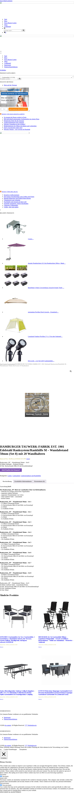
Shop (5, 25)
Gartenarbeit (11, 364)
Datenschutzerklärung (11, 67)
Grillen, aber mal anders (11, 207)
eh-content (8, 725)
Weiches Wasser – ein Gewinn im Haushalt (17, 129)
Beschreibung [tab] (7, 481)
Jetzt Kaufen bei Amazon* (11, 470)
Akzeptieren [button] (23, 749)
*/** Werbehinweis (31, 725)
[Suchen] (23, 30)
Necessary (5, 776)
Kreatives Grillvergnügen (11, 195)
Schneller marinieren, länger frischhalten (16, 203)
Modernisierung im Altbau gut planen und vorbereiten (20, 126)
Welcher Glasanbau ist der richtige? (14, 124)
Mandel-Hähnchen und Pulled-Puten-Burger (17, 198)
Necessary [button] (3, 774)
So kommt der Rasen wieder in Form (15, 117)
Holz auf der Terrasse (10, 85)
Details (28, 459)
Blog (5, 21)
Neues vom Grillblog (10, 191)
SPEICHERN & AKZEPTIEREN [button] (10, 792)
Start (5, 19)
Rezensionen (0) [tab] (39, 481)
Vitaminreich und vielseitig (12, 200)
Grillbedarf (7, 26)
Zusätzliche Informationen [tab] (23, 481)
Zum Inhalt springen (6, 1)
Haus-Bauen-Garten (10, 23)
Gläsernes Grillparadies (11, 205)
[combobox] (37, 76)
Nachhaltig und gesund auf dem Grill (15, 202)
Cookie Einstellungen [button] (10, 749)
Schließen (3, 70)
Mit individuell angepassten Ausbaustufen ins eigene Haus (21, 119)
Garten (5, 364)
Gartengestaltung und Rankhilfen (31, 476)
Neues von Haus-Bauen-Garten (13, 114)
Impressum (7, 65)
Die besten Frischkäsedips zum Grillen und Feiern (19, 196)
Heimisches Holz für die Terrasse (14, 121)
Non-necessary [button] (4, 783)
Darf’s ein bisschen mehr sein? (13, 128)
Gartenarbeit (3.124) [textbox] (36, 77)
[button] (70, 371)
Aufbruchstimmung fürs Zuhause (14, 122)
